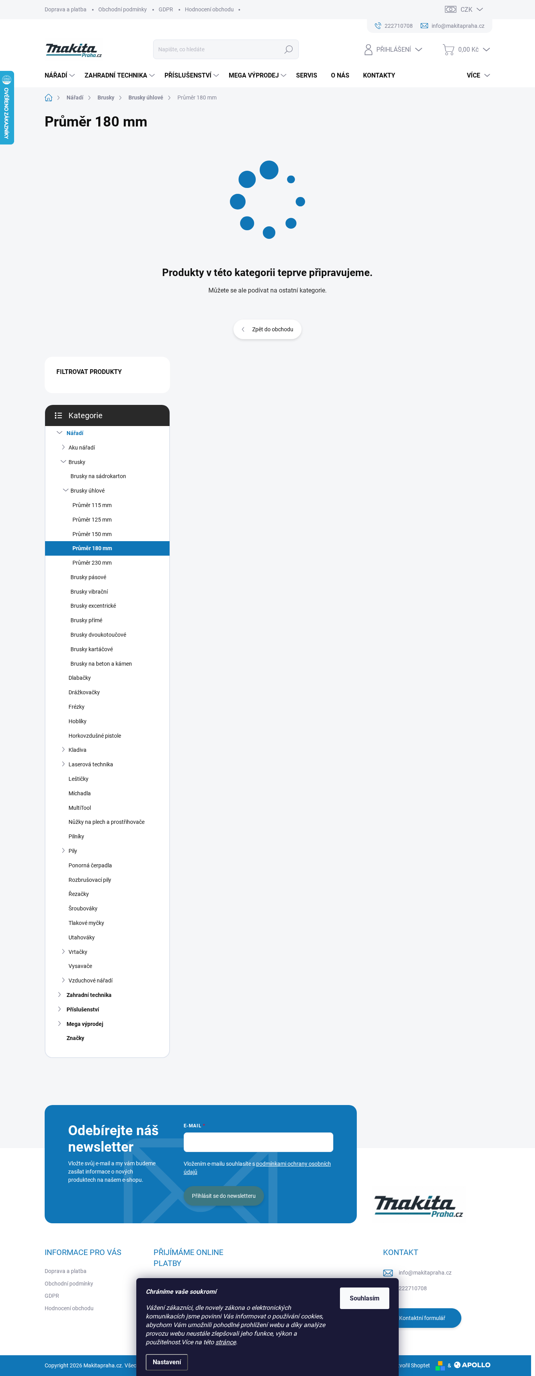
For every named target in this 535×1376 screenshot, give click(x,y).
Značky (75, 1038)
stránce (225, 1342)
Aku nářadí (82, 447)
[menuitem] (61, 75)
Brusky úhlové (87, 491)
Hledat (289, 49)
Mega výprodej (85, 1024)
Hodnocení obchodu (209, 9)
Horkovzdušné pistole (95, 736)
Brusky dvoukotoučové (98, 635)
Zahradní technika (89, 995)
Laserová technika (91, 764)
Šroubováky (83, 908)
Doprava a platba (66, 9)
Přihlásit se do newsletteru (224, 1196)
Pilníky (76, 836)
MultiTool (80, 808)
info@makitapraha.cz (425, 1272)
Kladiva (78, 750)
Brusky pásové (88, 577)
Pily (73, 851)
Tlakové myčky (86, 923)
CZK (466, 9)
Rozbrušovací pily (90, 880)
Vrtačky (78, 952)
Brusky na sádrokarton (98, 476)
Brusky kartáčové (91, 649)
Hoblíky (78, 721)
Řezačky (79, 894)
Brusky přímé (86, 620)
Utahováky (82, 937)
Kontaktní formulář (422, 1318)
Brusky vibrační (89, 592)
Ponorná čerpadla (90, 865)
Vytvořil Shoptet (410, 1365)
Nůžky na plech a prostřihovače (107, 822)
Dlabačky (80, 678)
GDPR (166, 9)
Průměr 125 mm (92, 519)
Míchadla (80, 793)
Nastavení (167, 1362)
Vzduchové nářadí (90, 980)
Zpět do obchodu (272, 329)
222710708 (413, 1288)
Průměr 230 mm (92, 563)
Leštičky (79, 779)
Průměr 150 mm (92, 534)
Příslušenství (83, 1009)
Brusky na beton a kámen (101, 664)
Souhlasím (365, 1298)
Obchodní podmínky (122, 9)
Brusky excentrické (93, 606)
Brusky (77, 462)
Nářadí (75, 433)
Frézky (77, 707)
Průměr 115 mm (92, 505)
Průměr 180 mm (92, 548)
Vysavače (80, 966)
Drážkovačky (84, 692)
